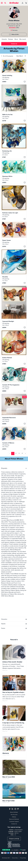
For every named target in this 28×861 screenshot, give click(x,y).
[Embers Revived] (14, 347)
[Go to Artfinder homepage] (14, 3)
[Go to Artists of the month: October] (14, 657)
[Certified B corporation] (14, 844)
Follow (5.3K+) (15, 34)
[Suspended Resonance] (14, 409)
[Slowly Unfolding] (14, 71)
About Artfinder (14, 812)
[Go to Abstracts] (14, 746)
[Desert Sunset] (14, 235)
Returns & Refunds (14, 819)
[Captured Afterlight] (14, 307)
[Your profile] (22, 3)
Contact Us (14, 823)
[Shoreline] (14, 266)
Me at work (22, 39)
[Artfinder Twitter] (12, 809)
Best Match (19, 56)
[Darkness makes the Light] (14, 202)
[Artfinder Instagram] (15, 809)
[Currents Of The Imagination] (14, 379)
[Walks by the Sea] (14, 103)
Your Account (14, 814)
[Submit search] (5, 3)
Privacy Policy (23, 857)
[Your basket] (26, 3)
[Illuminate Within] (14, 172)
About (16, 39)
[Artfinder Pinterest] (18, 809)
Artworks (4, 39)
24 (19, 26)
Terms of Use (15, 857)
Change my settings (14, 838)
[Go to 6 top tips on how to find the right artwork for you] (14, 718)
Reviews (10, 39)
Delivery (14, 817)
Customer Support (14, 821)
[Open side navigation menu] (2, 3)
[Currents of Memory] (14, 438)
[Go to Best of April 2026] (14, 793)
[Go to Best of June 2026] (14, 770)
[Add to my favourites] (25, 82)
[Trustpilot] (14, 849)
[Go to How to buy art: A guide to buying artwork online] (14, 688)
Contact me (14, 43)
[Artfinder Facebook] (9, 809)
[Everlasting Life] (14, 141)
